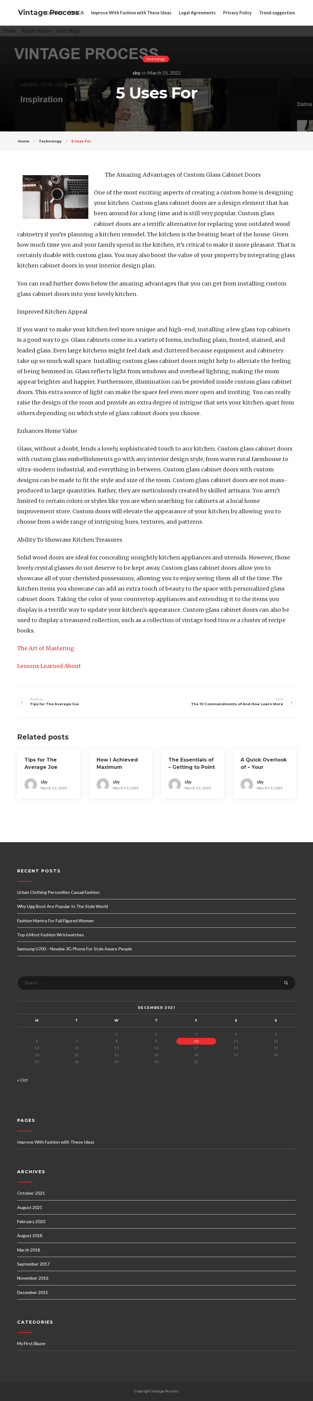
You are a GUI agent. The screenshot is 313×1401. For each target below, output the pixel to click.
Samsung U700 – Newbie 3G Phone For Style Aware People (74, 948)
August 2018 (29, 1235)
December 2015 (32, 1292)
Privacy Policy (237, 12)
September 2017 (33, 1263)
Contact (54, 12)
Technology (155, 59)
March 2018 (28, 1249)
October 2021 (31, 1193)
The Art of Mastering (45, 648)
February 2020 (31, 1221)
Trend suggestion (277, 12)
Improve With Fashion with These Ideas (131, 12)
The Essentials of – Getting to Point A (191, 767)
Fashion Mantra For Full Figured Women (55, 920)
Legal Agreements (197, 12)
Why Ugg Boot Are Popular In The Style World (62, 906)
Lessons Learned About (49, 665)
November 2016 (32, 1278)
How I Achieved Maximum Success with (117, 767)
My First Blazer (31, 1343)
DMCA (77, 12)
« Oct (22, 1079)
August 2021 (29, 1207)
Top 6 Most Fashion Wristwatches (50, 934)
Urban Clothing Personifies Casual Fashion (58, 892)
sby (136, 73)
